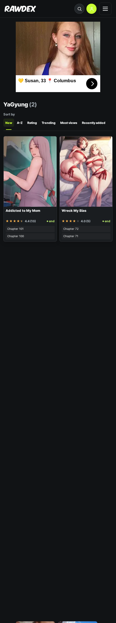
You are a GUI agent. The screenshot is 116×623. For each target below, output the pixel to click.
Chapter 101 (15, 228)
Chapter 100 (15, 236)
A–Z (20, 123)
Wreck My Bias (74, 211)
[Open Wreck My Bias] (86, 171)
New (8, 123)
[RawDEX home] (20, 9)
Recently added (93, 123)
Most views (68, 123)
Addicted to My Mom (23, 211)
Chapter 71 (70, 236)
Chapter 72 (71, 228)
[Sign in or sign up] (91, 9)
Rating (32, 123)
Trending (48, 123)
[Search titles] (79, 9)
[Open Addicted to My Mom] (30, 171)
